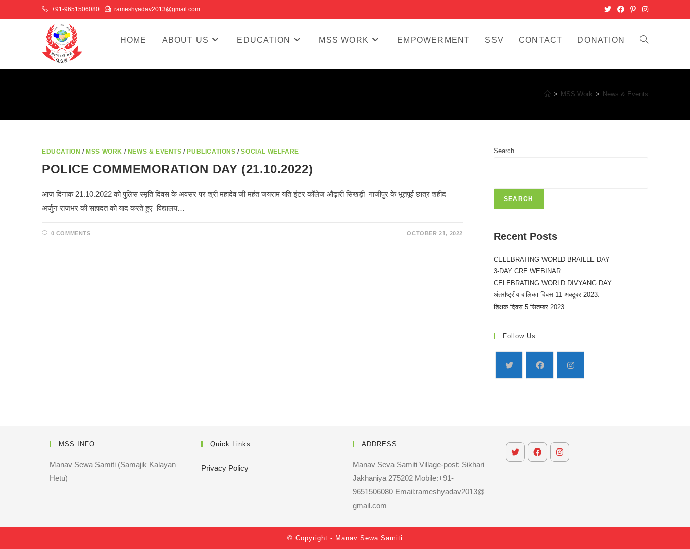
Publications (211, 151)
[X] (509, 365)
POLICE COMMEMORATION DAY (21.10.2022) (177, 169)
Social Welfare (270, 151)
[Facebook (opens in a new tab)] (620, 9)
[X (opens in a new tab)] (607, 9)
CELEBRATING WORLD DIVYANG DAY (553, 283)
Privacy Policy (225, 468)
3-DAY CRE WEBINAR (527, 271)
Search (504, 151)
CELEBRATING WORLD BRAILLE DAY (552, 259)
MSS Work (104, 151)
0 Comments (71, 233)
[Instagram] (570, 365)
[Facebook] (540, 365)
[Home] (547, 94)
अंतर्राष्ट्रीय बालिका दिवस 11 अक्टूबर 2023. (547, 294)
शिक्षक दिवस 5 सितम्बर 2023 (529, 307)
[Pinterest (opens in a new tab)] (633, 9)
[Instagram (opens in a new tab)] (643, 9)
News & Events (625, 94)
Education (61, 151)
